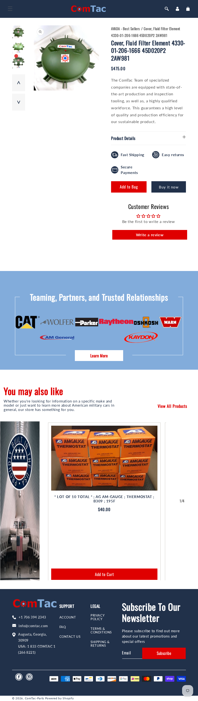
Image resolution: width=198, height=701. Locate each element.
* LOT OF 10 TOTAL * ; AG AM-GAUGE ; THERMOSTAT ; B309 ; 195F (104, 499)
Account (67, 617)
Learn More (99, 356)
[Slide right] (192, 501)
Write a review (149, 234)
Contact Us (70, 637)
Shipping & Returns (100, 643)
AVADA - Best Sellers (125, 28)
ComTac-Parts (34, 698)
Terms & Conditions (101, 630)
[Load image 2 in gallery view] (18, 47)
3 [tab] (16, 63)
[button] (10, 8)
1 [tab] (16, 56)
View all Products (172, 406)
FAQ (62, 627)
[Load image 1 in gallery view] (18, 32)
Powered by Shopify (59, 698)
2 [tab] (21, 56)
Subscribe (164, 653)
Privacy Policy (98, 617)
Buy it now (169, 187)
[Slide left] (171, 501)
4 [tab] (21, 63)
